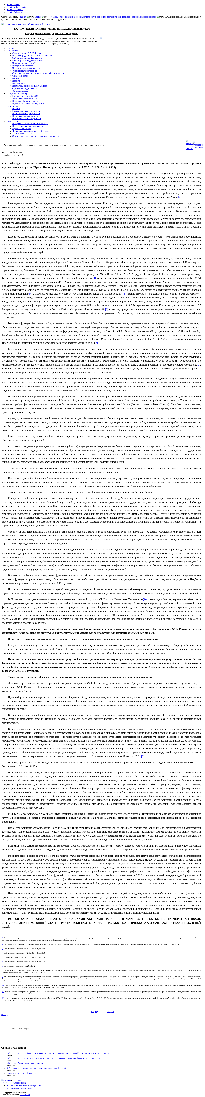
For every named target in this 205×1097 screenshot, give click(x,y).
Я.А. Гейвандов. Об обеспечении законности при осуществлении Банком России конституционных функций (59, 1053)
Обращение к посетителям (19, 1088)
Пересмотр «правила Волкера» (21, 1073)
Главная (22, 17)
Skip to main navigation (17, 7)
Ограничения (19, 1083)
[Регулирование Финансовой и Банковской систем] (25, 24)
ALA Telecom (25, 1095)
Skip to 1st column (15, 9)
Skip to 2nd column (15, 12)
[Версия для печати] (189, 144)
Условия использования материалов (24, 1085)
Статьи (38, 17)
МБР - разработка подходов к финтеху (25, 1063)
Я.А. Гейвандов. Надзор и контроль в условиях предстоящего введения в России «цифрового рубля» (55, 1058)
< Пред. (94, 1011)
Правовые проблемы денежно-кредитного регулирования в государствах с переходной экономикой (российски (103, 17)
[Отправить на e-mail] (198, 144)
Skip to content (13, 4)
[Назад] (4, 1014)
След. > (110, 1011)
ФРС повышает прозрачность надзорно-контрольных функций (37, 1068)
